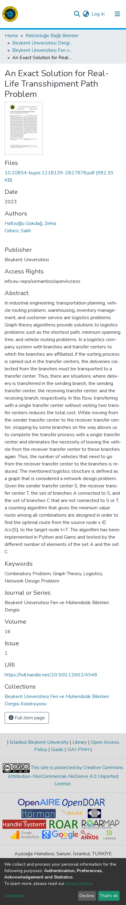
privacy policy (79, 883)
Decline (87, 896)
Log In (98, 14)
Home (11, 35)
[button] (86, 14)
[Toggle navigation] (117, 14)
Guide (57, 749)
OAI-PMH (78, 749)
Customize (14, 896)
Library (79, 742)
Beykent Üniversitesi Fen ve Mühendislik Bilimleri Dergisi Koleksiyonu (42, 50)
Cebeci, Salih (18, 230)
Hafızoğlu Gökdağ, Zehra (30, 223)
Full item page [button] (29, 717)
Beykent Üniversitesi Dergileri (42, 43)
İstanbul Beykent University (39, 742)
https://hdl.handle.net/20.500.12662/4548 (51, 675)
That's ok (109, 896)
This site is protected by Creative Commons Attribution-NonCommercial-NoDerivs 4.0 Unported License (65, 775)
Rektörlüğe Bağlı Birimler (52, 35)
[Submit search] (77, 14)
